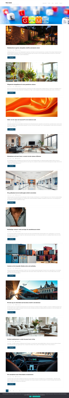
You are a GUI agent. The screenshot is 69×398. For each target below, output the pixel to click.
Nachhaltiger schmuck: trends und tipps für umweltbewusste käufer (23, 229)
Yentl (13, 86)
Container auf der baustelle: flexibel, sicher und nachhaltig (21, 266)
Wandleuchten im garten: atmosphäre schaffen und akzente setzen (23, 48)
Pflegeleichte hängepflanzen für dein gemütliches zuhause (21, 84)
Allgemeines (19, 86)
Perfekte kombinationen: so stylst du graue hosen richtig (21, 339)
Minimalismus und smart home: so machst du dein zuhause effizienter (24, 156)
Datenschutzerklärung (36, 396)
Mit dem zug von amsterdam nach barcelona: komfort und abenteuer (23, 302)
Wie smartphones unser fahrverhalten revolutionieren (20, 374)
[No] (67, 395)
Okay (30, 396)
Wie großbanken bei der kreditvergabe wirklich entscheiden (21, 193)
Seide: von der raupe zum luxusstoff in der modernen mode (21, 119)
